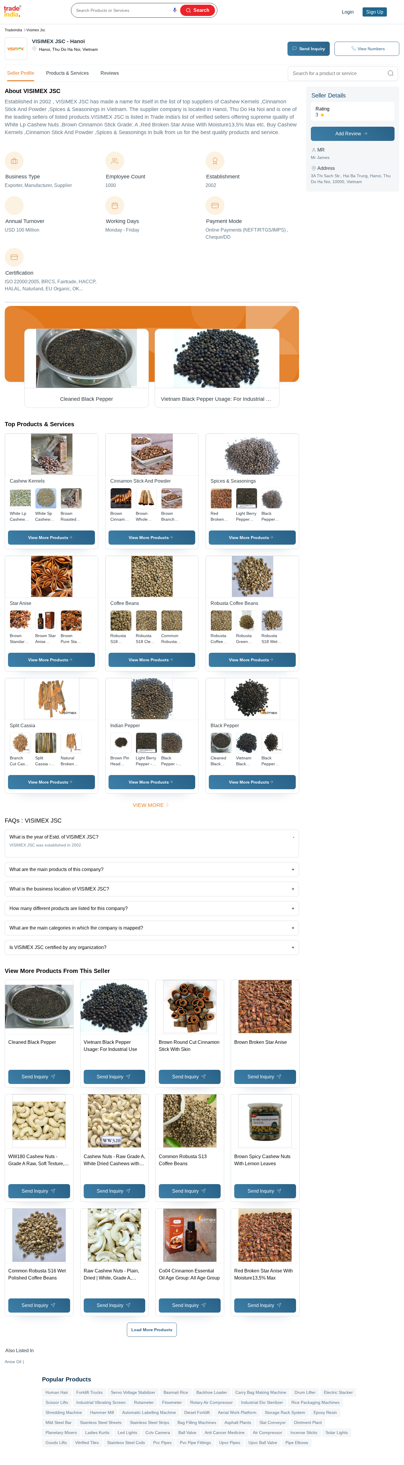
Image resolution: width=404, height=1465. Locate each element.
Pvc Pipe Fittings (195, 1442)
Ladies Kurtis (97, 1432)
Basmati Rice (176, 1392)
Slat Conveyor (272, 1422)
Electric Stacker (338, 1392)
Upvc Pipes (229, 1442)
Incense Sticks (303, 1432)
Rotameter (144, 1402)
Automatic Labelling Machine (149, 1412)
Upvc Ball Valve (262, 1442)
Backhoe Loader (211, 1392)
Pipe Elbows (296, 1442)
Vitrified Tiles (87, 1442)
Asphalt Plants (237, 1422)
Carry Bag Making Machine (260, 1392)
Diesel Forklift (197, 1412)
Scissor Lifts (57, 1402)
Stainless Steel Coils (126, 1442)
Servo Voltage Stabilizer (133, 1392)
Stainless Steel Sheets (101, 1422)
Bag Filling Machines (196, 1422)
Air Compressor (267, 1432)
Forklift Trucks (89, 1392)
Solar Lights (337, 1432)
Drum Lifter (305, 1392)
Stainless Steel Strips (149, 1422)
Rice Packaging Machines (315, 1402)
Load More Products (151, 1329)
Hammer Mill (102, 1412)
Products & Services (67, 73)
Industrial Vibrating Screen (101, 1402)
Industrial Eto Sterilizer (262, 1402)
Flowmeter (172, 1402)
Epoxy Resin (325, 1412)
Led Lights (127, 1432)
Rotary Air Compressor (211, 1402)
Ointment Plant (308, 1422)
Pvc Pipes (162, 1442)
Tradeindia (13, 30)
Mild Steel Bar (59, 1422)
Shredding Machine (64, 1412)
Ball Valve (187, 1432)
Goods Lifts (56, 1442)
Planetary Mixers (61, 1432)
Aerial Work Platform (237, 1412)
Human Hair (57, 1392)
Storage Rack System (285, 1412)
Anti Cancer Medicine (225, 1432)
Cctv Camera (158, 1432)
